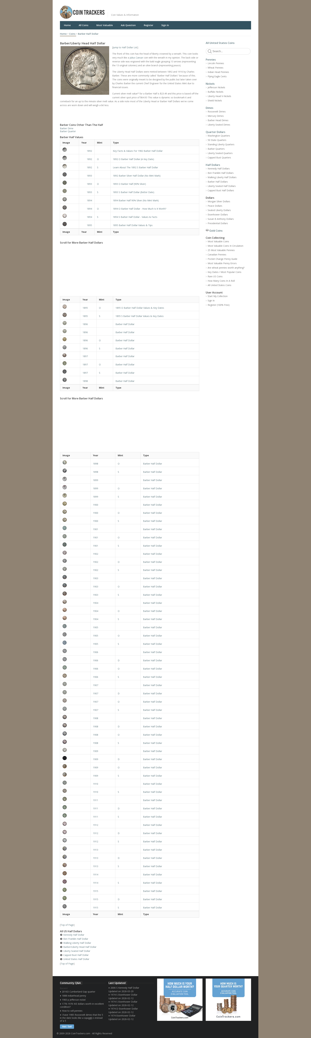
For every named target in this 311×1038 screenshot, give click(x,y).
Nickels (210, 84)
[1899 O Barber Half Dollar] (75, 487)
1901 (95, 529)
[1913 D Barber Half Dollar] (75, 857)
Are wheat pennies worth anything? (226, 267)
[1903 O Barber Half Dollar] (75, 585)
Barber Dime (66, 128)
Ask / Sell (67, 1026)
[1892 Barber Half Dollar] (69, 150)
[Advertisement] (195, 10)
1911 (95, 800)
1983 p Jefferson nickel (74, 999)
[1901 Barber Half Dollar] (75, 528)
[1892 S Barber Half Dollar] (69, 166)
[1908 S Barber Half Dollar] (75, 742)
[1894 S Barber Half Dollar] (69, 216)
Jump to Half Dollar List (125, 47)
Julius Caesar (136, 57)
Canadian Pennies (217, 254)
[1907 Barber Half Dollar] (75, 684)
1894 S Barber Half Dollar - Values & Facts (135, 216)
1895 (89, 225)
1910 (95, 783)
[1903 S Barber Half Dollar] (75, 593)
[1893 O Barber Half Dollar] (69, 183)
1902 (95, 553)
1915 (95, 891)
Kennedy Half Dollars (219, 168)
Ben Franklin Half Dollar (75, 938)
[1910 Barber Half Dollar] (75, 783)
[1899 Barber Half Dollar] (75, 479)
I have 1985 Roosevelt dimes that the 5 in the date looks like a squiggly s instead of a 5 (81, 1017)
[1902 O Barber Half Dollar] (75, 561)
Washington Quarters (219, 135)
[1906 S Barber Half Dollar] (75, 676)
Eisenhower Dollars (218, 214)
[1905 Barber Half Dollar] (75, 626)
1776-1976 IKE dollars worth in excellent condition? (82, 1005)
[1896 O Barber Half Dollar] (70, 339)
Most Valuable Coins (218, 241)
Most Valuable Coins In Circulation (225, 245)
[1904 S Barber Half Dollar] (75, 618)
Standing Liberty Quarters (221, 144)
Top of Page (67, 924)
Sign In (165, 25)
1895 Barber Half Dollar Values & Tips (133, 225)
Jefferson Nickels (216, 87)
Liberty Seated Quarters (220, 153)
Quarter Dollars (215, 132)
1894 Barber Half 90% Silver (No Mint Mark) (136, 200)
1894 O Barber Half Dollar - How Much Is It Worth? (139, 208)
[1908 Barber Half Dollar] (75, 717)
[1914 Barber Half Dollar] (75, 873)
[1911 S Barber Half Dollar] (75, 815)
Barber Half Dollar (88, 33)
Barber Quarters (216, 148)
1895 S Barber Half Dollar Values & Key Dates (139, 316)
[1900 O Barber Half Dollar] (75, 512)
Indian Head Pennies (218, 72)
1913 (95, 849)
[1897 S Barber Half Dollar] (70, 371)
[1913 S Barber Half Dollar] (75, 865)
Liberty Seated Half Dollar (76, 950)
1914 (95, 874)
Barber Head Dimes (218, 120)
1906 (95, 652)
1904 (95, 602)
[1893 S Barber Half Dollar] (69, 191)
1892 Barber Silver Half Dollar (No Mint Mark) (137, 175)
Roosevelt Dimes (217, 111)
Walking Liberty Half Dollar (77, 942)
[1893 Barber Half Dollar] (69, 174)
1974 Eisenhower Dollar (122, 1015)
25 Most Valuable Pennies (221, 250)
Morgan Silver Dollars (219, 201)
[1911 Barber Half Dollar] (75, 799)
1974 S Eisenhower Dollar (123, 994)
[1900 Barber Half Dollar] (75, 504)
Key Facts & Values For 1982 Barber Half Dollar (138, 150)
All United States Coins (220, 43)
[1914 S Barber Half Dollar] (75, 881)
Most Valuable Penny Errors (222, 263)
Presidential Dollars (218, 223)
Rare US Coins (215, 276)
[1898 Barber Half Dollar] (70, 380)
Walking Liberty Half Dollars (222, 177)
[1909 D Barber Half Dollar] (75, 758)
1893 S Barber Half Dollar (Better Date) (133, 192)
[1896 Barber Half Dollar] (70, 323)
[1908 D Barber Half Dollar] (75, 725)
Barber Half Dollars (218, 181)
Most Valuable (104, 25)
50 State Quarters (217, 140)
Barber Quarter (68, 131)
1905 (95, 627)
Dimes (209, 108)
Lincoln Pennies (216, 63)
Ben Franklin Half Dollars (221, 172)
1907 (95, 685)
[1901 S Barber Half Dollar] (75, 544)
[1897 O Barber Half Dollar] (70, 363)
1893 (89, 175)
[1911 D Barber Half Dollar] (75, 807)
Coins (72, 33)
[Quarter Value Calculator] (228, 1000)
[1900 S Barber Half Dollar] (75, 520)
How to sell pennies (72, 1010)
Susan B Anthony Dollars (221, 218)
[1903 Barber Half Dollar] (75, 577)
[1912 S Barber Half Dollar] (75, 840)
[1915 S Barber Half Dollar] (75, 906)
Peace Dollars (215, 205)
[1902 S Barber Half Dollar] (75, 569)
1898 (85, 381)
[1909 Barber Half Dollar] (75, 750)
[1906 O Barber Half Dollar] (75, 667)
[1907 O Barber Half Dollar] (75, 700)
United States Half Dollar (76, 959)
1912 (95, 824)
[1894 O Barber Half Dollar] (69, 207)
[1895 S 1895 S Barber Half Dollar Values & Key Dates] (70, 315)
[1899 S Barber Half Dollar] (75, 495)
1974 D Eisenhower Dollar (124, 1008)
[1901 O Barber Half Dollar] (75, 536)
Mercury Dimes (216, 115)
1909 (95, 751)
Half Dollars (213, 165)
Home (67, 25)
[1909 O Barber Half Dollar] (75, 766)
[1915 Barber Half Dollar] (75, 890)
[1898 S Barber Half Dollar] (75, 471)
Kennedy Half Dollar (73, 934)
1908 (95, 718)
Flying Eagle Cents (217, 76)
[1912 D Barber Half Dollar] (75, 832)
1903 (95, 578)
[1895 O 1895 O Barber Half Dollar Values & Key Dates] (70, 306)
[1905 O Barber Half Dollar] (75, 634)
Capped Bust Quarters (219, 157)
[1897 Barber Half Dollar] (70, 355)
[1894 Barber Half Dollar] (69, 199)
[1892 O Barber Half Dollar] (69, 158)
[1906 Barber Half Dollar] (75, 651)
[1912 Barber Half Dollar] (75, 824)
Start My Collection (218, 296)
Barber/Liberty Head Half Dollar (79, 946)
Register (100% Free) (219, 304)
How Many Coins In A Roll (221, 280)
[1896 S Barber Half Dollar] (70, 347)
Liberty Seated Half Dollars (222, 186)
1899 (95, 480)
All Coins (83, 25)
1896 (85, 324)
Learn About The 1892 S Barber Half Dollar (135, 167)
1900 (95, 504)
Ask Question (128, 25)
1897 (85, 356)
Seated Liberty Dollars (219, 210)
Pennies (211, 59)
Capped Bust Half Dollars (221, 190)
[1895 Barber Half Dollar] (69, 224)
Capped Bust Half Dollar (76, 955)
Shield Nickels (215, 100)
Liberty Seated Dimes (219, 124)
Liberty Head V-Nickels (219, 96)
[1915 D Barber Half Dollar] (75, 898)
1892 (89, 150)
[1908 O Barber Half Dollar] (75, 733)
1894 (89, 200)
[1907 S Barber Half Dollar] (75, 709)
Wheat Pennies (215, 67)
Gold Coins (216, 230)
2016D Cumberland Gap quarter (78, 991)
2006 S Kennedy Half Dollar (124, 987)
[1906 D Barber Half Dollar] (75, 659)
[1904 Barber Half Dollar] (75, 602)
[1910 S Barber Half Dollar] (75, 791)
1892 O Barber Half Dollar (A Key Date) (133, 159)
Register (148, 25)
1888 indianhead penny (74, 995)
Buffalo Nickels (215, 91)
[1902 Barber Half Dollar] (75, 553)
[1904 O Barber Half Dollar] (75, 610)
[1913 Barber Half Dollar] (75, 848)
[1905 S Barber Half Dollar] (75, 643)
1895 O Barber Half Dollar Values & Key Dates (139, 307)
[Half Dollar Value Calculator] (179, 1000)
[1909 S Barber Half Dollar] (75, 774)
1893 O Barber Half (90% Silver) (129, 183)
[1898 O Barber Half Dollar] (75, 462)
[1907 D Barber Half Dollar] (75, 692)
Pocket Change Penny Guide (222, 258)
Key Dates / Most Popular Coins (224, 272)
